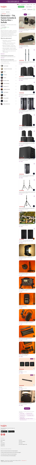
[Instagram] (4, 434)
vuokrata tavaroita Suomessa (8, 452)
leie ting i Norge (6, 455)
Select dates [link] (4, 28)
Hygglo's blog (3, 445)
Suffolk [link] (4, 27)
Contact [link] (34, 4)
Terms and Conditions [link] (22, 441)
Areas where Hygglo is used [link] (23, 444)
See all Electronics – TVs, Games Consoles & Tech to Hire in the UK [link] (8, 25)
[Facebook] (2, 434)
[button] (29, 1)
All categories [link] (3, 444)
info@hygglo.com (23, 460)
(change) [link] (7, 27)
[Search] (34, 9)
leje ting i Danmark (7, 450)
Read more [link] (2, 57)
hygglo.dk (16, 450)
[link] (4, 7)
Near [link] (2, 27)
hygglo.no (14, 455)
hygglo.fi (19, 452)
